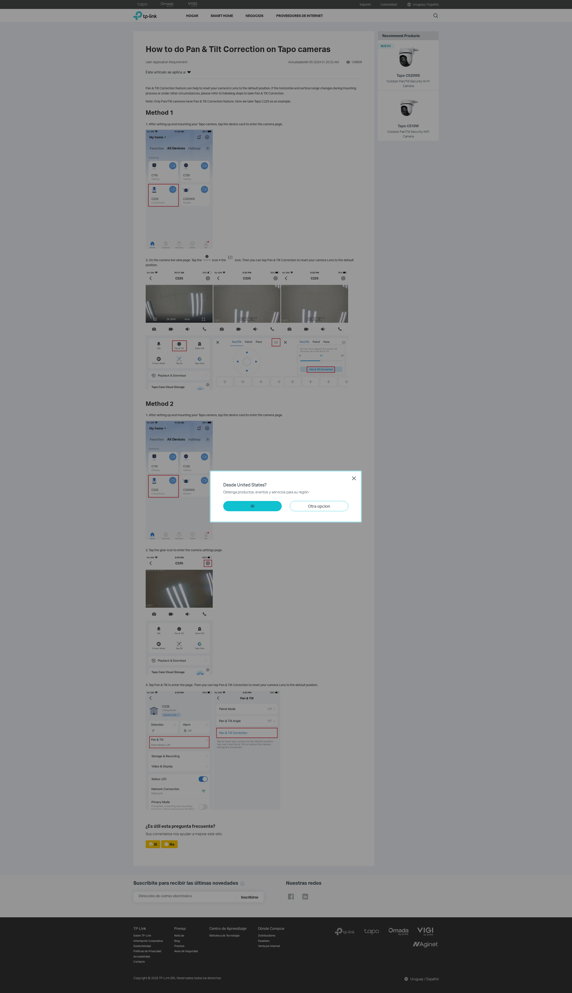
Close (354, 478)
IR (252, 506)
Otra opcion (319, 506)
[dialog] (286, 496)
